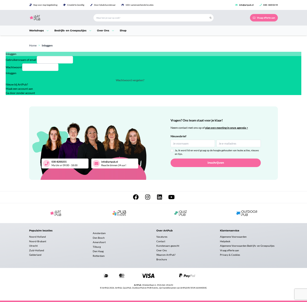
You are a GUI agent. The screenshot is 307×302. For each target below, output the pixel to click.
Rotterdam (99, 255)
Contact (160, 241)
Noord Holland (37, 236)
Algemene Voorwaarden (233, 236)
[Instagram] (148, 198)
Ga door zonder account (20, 93)
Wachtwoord (14, 67)
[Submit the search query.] (210, 18)
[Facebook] (136, 198)
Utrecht (33, 245)
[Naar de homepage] (57, 17)
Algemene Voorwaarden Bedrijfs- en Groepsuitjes (247, 245)
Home (33, 45)
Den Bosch (99, 237)
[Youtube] (171, 198)
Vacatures (161, 236)
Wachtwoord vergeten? (130, 80)
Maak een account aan (19, 88)
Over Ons (161, 250)
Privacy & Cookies (230, 254)
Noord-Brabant (37, 241)
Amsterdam (99, 233)
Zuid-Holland (36, 250)
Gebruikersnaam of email (21, 59)
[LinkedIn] (160, 198)
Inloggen (11, 73)
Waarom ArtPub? (166, 254)
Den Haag (98, 251)
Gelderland (35, 254)
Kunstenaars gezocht (167, 245)
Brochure (161, 259)
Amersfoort (99, 242)
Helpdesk (225, 241)
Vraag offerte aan (229, 250)
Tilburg (97, 246)
